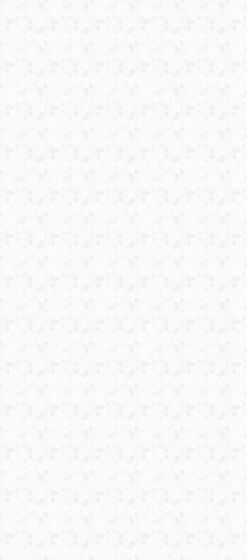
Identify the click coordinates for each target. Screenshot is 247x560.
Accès (15, 71)
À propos (36, 10)
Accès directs (198, 10)
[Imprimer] (78, 120)
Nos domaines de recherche (72, 10)
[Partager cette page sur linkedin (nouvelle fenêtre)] (161, 133)
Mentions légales (23, 508)
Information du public (111, 62)
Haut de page (225, 483)
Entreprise (197, 62)
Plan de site (105, 508)
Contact (33, 71)
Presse (218, 62)
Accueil (30, 83)
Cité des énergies (181, 57)
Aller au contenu (171, 24)
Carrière (175, 62)
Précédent (82, 468)
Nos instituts (132, 10)
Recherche (77, 62)
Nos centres (156, 10)
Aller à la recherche (224, 24)
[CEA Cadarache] (58, 43)
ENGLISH (230, 10)
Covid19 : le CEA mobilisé (218, 57)
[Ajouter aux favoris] (102, 120)
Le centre (53, 62)
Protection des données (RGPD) (67, 508)
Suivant (227, 468)
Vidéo (73, 92)
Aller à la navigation (196, 24)
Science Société (148, 62)
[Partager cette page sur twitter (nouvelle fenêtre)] (100, 133)
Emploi (176, 10)
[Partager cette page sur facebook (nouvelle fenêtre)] (149, 122)
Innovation (108, 10)
